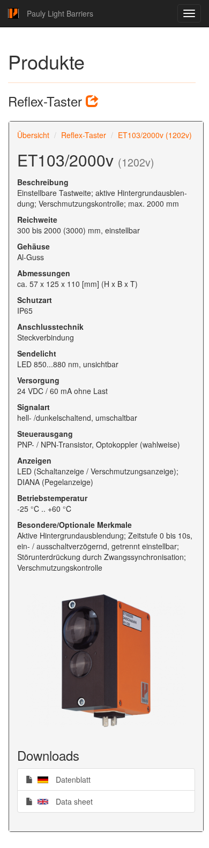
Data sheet (63, 801)
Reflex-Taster (83, 135)
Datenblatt (62, 779)
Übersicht (33, 135)
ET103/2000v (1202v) (155, 135)
